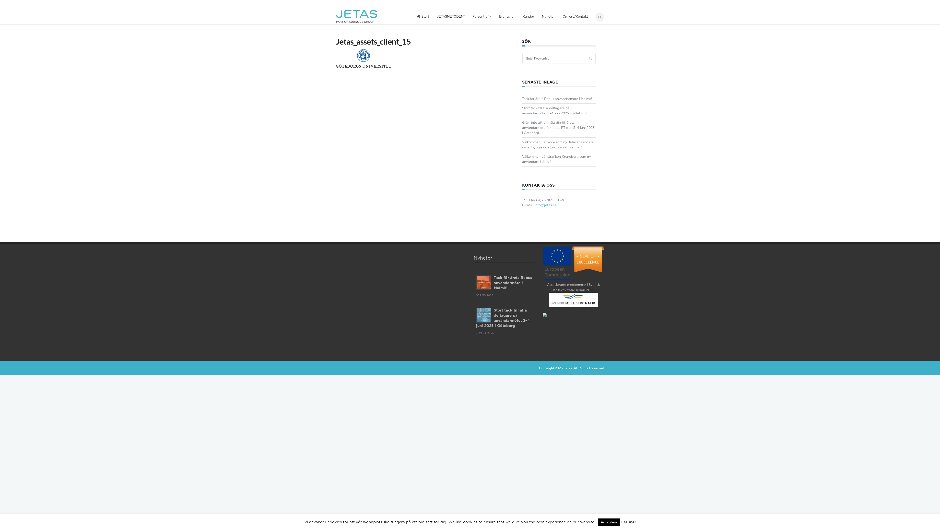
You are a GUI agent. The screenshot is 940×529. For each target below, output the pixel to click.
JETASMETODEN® (451, 16)
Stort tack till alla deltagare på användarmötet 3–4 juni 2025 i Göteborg (554, 110)
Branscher (507, 16)
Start (425, 16)
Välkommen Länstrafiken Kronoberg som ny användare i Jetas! (556, 159)
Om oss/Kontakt (575, 16)
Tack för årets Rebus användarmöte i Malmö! (557, 98)
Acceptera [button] (609, 522)
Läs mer (628, 522)
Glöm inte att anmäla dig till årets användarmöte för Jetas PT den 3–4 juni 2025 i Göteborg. (558, 127)
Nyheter (548, 16)
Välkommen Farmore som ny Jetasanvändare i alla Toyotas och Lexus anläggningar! (558, 144)
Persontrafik (481, 16)
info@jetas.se (545, 205)
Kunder (528, 16)
